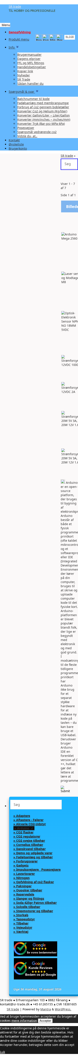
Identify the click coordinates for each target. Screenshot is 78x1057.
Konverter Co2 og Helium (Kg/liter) (42, 111)
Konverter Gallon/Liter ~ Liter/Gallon (43, 115)
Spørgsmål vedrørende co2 (37, 132)
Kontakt (14, 140)
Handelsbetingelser (31, 67)
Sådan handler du (30, 83)
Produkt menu (19, 39)
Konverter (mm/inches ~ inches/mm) (43, 119)
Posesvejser (25, 128)
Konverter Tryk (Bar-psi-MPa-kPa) (41, 124)
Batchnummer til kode (33, 99)
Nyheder (23, 75)
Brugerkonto (18, 148)
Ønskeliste (16, 144)
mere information (24, 1020)
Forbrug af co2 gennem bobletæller (43, 107)
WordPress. (63, 1009)
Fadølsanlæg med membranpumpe (43, 103)
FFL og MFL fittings (30, 63)
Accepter (45, 1020)
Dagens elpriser (29, 59)
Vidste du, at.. (27, 136)
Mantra (45, 1009)
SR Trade (23, 79)
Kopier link (25, 71)
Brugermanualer (29, 54)
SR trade (15, 6)
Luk (2, 1052)
